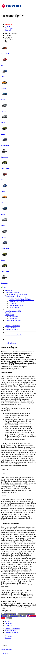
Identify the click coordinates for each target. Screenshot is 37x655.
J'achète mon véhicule (12, 292)
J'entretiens (8, 625)
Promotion (8, 24)
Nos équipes (13, 318)
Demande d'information (12, 326)
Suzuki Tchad (9, 315)
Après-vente (9, 28)
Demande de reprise (11, 329)
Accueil (7, 621)
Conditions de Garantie (16, 302)
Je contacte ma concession (13, 320)
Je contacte (8, 636)
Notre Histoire (13, 316)
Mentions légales (10, 343)
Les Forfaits (13, 303)
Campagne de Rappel (16, 305)
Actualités (8, 313)
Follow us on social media (13, 335)
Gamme (7, 26)
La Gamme (8, 623)
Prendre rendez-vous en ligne (18, 298)
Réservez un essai (10, 327)
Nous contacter (14, 307)
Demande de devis (14, 616)
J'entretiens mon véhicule (13, 296)
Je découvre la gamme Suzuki (18, 294)
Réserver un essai (22, 614)
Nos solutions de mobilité (13, 311)
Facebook (23, 616)
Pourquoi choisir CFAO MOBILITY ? (21, 300)
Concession (8, 30)
